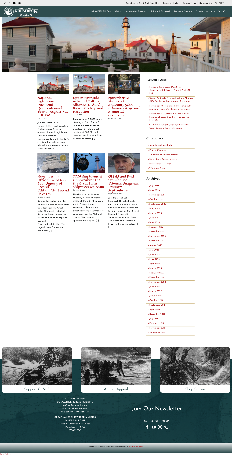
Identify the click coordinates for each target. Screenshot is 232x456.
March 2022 (155, 291)
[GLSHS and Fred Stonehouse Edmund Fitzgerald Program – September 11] (124, 163)
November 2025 (157, 195)
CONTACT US (151, 421)
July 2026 (154, 186)
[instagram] (160, 427)
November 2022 (157, 282)
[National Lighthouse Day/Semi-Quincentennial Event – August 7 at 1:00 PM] (53, 84)
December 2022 (157, 277)
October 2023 (156, 241)
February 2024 (156, 227)
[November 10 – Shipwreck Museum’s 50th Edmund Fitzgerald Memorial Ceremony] (124, 84)
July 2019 (154, 319)
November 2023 (157, 236)
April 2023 (154, 264)
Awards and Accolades (161, 146)
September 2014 (157, 333)
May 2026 (154, 190)
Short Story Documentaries (163, 159)
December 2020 (157, 314)
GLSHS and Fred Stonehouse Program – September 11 (123, 183)
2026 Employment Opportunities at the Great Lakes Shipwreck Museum (88, 181)
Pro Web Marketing (136, 446)
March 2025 (155, 213)
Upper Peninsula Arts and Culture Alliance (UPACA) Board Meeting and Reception (88, 104)
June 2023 (154, 255)
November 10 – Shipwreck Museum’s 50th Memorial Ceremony (123, 106)
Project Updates (157, 150)
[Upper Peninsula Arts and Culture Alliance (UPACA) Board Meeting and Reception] (89, 84)
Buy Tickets (5, 454)
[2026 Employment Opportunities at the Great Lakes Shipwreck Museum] (89, 163)
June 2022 (154, 287)
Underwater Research (160, 164)
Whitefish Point (157, 168)
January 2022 (156, 296)
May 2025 (154, 209)
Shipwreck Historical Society (163, 155)
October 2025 (156, 199)
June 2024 (154, 218)
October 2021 (156, 300)
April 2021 (154, 310)
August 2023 (155, 245)
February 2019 (156, 323)
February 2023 (156, 273)
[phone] (166, 427)
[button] (224, 11)
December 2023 (157, 232)
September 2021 (157, 305)
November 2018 (157, 328)
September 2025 (157, 204)
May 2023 (154, 259)
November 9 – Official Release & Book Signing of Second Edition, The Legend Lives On (53, 185)
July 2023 (154, 250)
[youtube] (154, 427)
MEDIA (165, 421)
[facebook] (147, 427)
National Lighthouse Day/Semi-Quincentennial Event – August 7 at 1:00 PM (52, 106)
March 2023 (155, 268)
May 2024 (154, 222)
